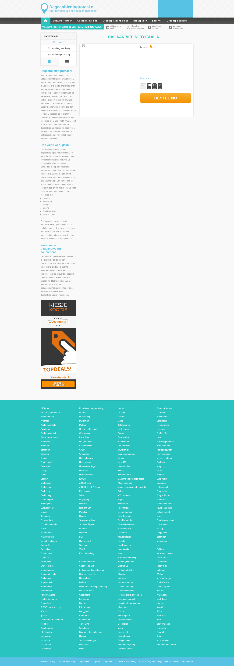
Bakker (121, 611)
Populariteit (58, 42)
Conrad (44, 474)
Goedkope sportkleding (115, 20)
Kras (120, 553)
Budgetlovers (124, 640)
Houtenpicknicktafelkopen (130, 595)
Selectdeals (46, 561)
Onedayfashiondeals (88, 429)
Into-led (160, 591)
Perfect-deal (123, 429)
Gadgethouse (85, 441)
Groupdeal (161, 483)
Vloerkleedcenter (164, 503)
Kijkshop (45, 624)
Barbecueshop (163, 445)
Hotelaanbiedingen (87, 466)
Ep (158, 545)
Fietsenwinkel (163, 425)
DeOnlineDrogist (86, 591)
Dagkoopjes (84, 662)
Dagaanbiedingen (62, 20)
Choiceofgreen (163, 586)
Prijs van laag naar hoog (58, 48)
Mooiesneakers (125, 483)
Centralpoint (46, 466)
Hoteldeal (83, 470)
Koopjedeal (162, 532)
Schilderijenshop (125, 516)
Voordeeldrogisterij (126, 644)
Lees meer (145, 78)
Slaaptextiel (162, 491)
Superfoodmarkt (86, 566)
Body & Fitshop (164, 495)
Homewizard (85, 541)
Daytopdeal (46, 483)
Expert (44, 512)
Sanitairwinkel (124, 528)
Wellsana (161, 574)
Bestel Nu (165, 98)
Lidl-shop (161, 570)
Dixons (82, 516)
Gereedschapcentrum (166, 644)
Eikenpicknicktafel (126, 599)
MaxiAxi (121, 574)
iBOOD (82, 479)
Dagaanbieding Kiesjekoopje (131, 479)
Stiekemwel (46, 578)
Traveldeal (161, 628)
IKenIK (44, 611)
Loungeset (161, 429)
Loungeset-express (126, 454)
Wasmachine (124, 466)
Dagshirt (44, 479)
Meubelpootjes (124, 537)
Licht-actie (84, 599)
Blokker (82, 582)
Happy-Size (162, 566)
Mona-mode (162, 561)
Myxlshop (122, 607)
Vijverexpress (47, 532)
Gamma (160, 603)
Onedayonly (84, 433)
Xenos (121, 458)
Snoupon (83, 545)
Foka (120, 491)
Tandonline (45, 549)
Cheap (43, 470)
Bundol (44, 458)
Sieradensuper (47, 570)
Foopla (121, 433)
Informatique (123, 508)
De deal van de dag (66, 662)
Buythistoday (47, 462)
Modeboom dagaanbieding (91, 408)
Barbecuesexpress (49, 437)
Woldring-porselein (165, 441)
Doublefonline (163, 582)
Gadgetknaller (85, 445)
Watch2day (162, 595)
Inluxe (121, 408)
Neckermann (85, 508)
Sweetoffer (45, 545)
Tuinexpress (46, 553)
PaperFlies (84, 437)
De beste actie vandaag (126, 662)
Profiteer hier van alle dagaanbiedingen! (73, 10)
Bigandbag (123, 566)
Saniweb (160, 632)
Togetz (121, 499)
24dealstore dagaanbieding (91, 570)
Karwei (160, 607)
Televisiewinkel (163, 454)
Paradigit (83, 512)
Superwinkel (46, 582)
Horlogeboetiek (86, 458)
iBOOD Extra (85, 483)
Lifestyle (157, 20)
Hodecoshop (162, 499)
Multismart (84, 421)
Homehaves (162, 524)
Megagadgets (85, 499)
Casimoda (122, 532)
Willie (81, 495)
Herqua (82, 636)
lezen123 (122, 462)
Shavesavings (47, 566)
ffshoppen (45, 516)
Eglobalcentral (163, 512)
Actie (159, 636)
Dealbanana (46, 487)
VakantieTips (124, 445)
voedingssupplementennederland (133, 487)
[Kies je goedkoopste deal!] (58, 388)
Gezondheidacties (126, 591)
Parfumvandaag (48, 595)
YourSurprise (124, 615)
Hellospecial (162, 487)
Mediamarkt (46, 649)
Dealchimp (45, 491)
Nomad (160, 516)
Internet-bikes (124, 549)
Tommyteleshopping (127, 557)
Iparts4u (44, 615)
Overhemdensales (126, 524)
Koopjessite (84, 491)
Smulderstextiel (125, 520)
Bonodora (45, 454)
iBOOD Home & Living (51, 607)
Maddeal (83, 528)
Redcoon (83, 532)
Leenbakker (84, 620)
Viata (120, 628)
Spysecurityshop (87, 520)
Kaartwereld (123, 441)
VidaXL (82, 549)
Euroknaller (162, 479)
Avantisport (46, 429)
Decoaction (123, 624)
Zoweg (121, 470)
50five (159, 611)
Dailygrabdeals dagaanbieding (93, 586)
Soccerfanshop (125, 512)
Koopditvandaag (86, 553)
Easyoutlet (123, 632)
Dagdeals (108, 662)
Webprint (122, 412)
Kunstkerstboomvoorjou (129, 603)
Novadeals (84, 644)
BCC (81, 537)
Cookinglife (162, 433)
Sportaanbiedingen (87, 640)
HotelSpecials (124, 545)
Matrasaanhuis (124, 474)
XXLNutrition (124, 495)
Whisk (43, 528)
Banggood (84, 611)
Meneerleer (162, 541)
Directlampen (47, 499)
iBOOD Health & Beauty (90, 487)
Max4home (46, 644)
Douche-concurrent (165, 520)
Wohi (81, 649)
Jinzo (120, 421)
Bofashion (45, 450)
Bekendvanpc (47, 441)
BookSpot (161, 615)
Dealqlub (161, 462)
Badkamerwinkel (48, 433)
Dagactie (96, 662)
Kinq (159, 466)
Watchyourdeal (47, 537)
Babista (160, 549)
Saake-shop (46, 586)
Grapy (82, 450)
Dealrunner (162, 412)
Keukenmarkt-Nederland (52, 620)
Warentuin (122, 578)
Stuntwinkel (123, 450)
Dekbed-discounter (87, 574)
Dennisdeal (162, 421)
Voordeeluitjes (163, 640)
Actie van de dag (48, 662)
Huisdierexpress (86, 474)
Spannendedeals (48, 574)
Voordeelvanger (164, 578)
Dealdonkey (46, 495)
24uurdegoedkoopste (50, 412)
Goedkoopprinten (87, 561)
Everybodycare (47, 508)
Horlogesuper (85, 462)
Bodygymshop (163, 624)
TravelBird (84, 624)
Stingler (160, 474)
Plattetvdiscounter (49, 599)
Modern (82, 412)
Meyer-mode (162, 557)
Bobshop (45, 445)
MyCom (82, 425)
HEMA (160, 470)
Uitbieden (45, 557)
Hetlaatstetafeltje (126, 570)
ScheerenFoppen (87, 524)
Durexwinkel (123, 437)
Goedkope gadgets (177, 20)
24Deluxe (45, 408)
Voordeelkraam (125, 620)
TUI (81, 557)
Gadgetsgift (84, 595)
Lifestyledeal (46, 632)
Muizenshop (84, 416)
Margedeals (46, 636)
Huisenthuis (84, 578)
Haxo (159, 437)
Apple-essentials (48, 425)
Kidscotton (84, 615)
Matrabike (45, 640)
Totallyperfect (124, 425)
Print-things (84, 607)
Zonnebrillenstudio (49, 524)
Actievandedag (47, 416)
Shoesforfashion (164, 408)
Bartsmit (83, 603)
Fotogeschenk (47, 520)
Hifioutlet (122, 541)
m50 (159, 620)
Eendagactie (46, 503)
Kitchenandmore (125, 582)
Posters (121, 416)
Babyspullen (140, 20)
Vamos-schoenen (165, 553)
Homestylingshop (126, 561)
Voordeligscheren (164, 458)
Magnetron (123, 503)
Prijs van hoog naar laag (58, 54)
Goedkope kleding (87, 20)
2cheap (160, 528)
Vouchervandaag (164, 508)
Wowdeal (83, 503)
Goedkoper (84, 628)
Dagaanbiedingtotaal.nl (72, 6)
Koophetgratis (47, 628)
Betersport (161, 537)
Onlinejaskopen (125, 649)
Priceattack (46, 603)
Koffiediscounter (164, 450)
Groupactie (84, 454)
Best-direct (162, 599)
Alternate (45, 421)
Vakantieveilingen (49, 541)
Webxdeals (162, 416)
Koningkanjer (124, 636)
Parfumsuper (46, 591)
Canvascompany (125, 586)
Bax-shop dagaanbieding (90, 632)
